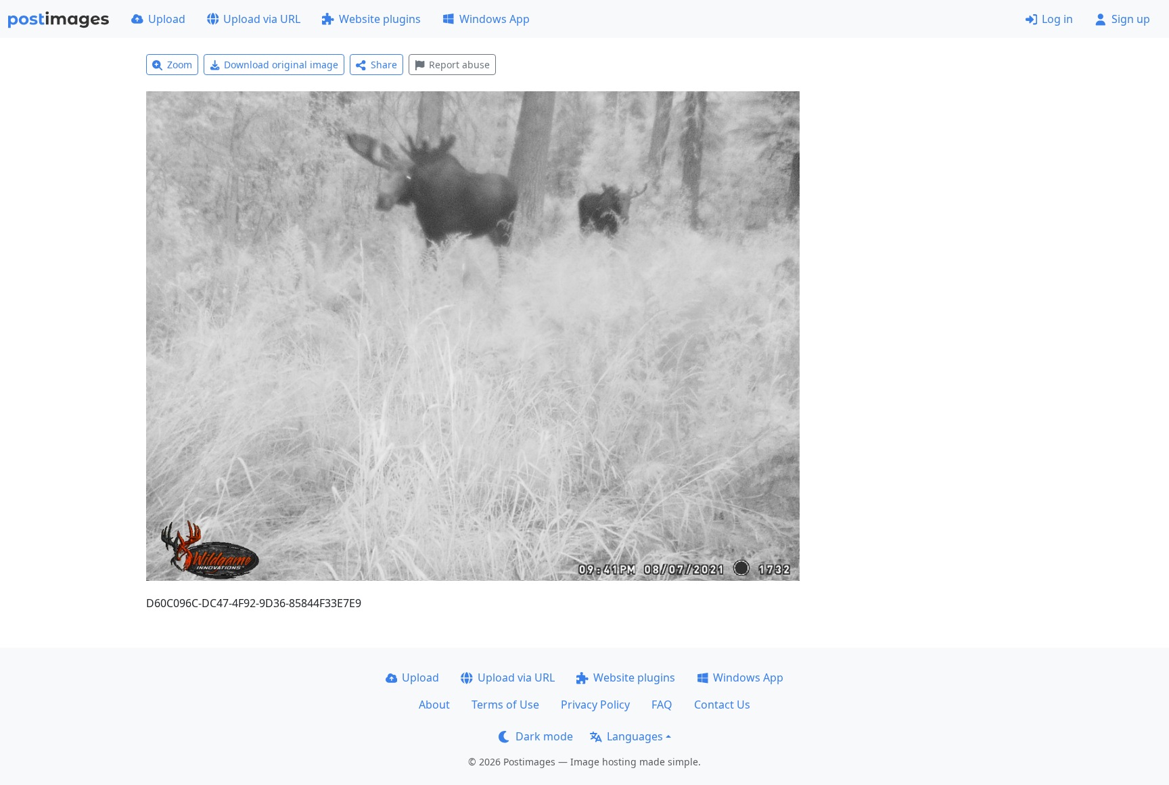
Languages (635, 736)
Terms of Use (505, 704)
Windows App (494, 18)
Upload (166, 18)
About (434, 704)
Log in (1057, 18)
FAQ (661, 704)
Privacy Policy (595, 704)
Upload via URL (261, 18)
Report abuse (459, 64)
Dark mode (544, 736)
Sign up (1130, 18)
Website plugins (380, 18)
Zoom (179, 64)
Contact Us (722, 704)
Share (384, 64)
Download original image (281, 64)
